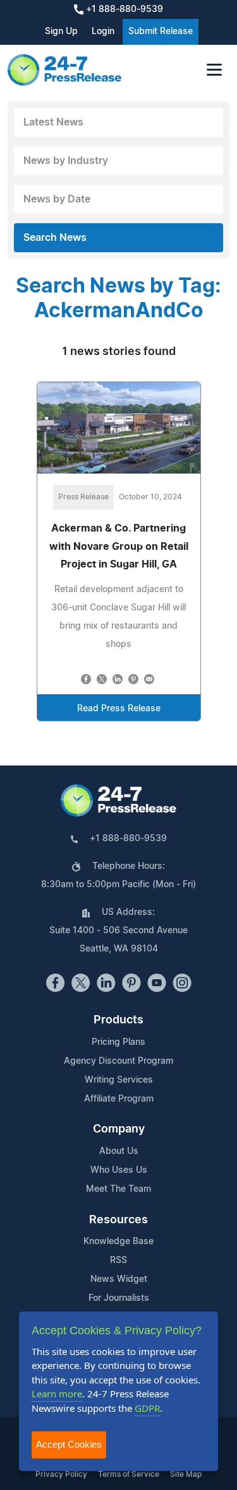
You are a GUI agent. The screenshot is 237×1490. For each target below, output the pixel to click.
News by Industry (65, 161)
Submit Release (160, 31)
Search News (55, 238)
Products (118, 1020)
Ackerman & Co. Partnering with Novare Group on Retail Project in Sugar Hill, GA (118, 546)
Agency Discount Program (118, 1061)
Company (119, 1129)
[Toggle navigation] (214, 69)
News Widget (118, 1279)
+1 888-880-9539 (123, 9)
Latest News (53, 122)
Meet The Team (118, 1189)
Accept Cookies (69, 1444)
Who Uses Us (118, 1170)
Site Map (186, 1474)
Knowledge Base (118, 1241)
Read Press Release (119, 708)
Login (103, 31)
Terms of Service (128, 1474)
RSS (118, 1260)
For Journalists (118, 1298)
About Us (118, 1151)
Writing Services (119, 1080)
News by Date (56, 199)
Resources (118, 1220)
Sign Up (61, 31)
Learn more (57, 1393)
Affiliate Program (119, 1099)
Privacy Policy (61, 1474)
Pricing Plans (118, 1042)
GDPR (147, 1408)
